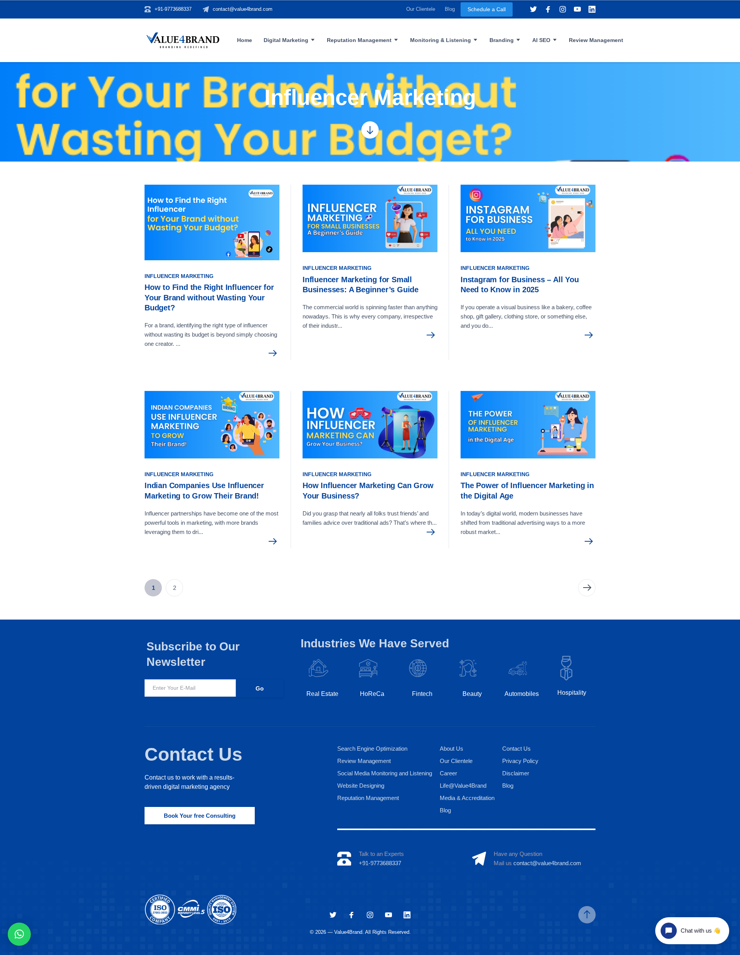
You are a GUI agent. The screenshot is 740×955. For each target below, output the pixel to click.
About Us (451, 748)
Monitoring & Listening (440, 40)
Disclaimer (515, 773)
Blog (450, 9)
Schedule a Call (487, 9)
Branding (501, 40)
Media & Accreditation (467, 798)
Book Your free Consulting (199, 815)
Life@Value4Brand (463, 785)
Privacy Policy (520, 761)
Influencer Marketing (179, 276)
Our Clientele (420, 9)
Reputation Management (359, 40)
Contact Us (193, 754)
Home (244, 40)
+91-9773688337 (173, 9)
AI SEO (541, 40)
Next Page (586, 587)
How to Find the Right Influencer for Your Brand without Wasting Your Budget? (209, 297)
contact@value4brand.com (242, 9)
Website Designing (360, 785)
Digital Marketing (286, 40)
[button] (19, 934)
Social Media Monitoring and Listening (384, 773)
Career (448, 773)
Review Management (596, 40)
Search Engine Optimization (372, 748)
